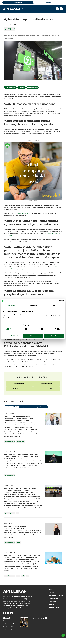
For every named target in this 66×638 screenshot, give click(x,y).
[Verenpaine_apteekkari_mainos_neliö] (33, 170)
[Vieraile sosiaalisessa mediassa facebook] (8, 613)
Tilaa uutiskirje (8, 630)
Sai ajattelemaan (46, 384)
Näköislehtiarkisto (38, 618)
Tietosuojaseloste (9, 624)
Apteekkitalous (20, 441)
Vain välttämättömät (12, 335)
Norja (18, 575)
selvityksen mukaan (24, 213)
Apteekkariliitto (18, 2)
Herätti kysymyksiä (19, 390)
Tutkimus (52, 601)
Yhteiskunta (53, 590)
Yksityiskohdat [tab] (33, 305)
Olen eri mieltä (46, 390)
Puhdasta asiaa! (19, 384)
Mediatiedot (7, 618)
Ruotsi (18, 542)
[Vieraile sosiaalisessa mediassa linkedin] (4, 613)
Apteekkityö (53, 599)
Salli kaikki (54, 335)
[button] (57, 8)
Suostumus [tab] (11, 305)
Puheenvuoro (54, 607)
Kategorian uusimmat (26, 407)
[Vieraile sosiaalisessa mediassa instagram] (11, 613)
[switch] (25, 329)
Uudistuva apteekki (56, 596)
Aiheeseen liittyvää (12, 407)
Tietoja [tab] (55, 305)
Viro (18, 513)
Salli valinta (33, 335)
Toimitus (6, 621)
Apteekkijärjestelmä (10, 29)
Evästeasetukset (8, 627)
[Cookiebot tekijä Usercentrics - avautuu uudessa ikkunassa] (57, 301)
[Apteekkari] (13, 8)
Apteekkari (48, 2)
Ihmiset (52, 604)
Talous (51, 593)
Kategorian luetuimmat (40, 407)
